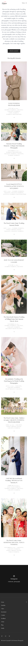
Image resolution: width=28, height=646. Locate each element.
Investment (3, 612)
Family (2, 628)
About (2, 622)
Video (2, 608)
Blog (2, 625)
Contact (3, 615)
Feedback (3, 618)
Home (2, 602)
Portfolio (3, 605)
